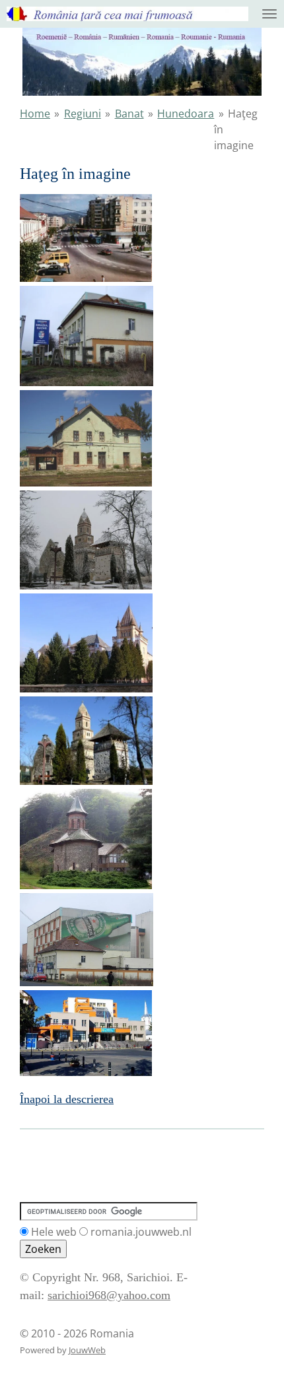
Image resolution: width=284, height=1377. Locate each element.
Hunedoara (185, 113)
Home (35, 113)
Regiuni (82, 113)
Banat (129, 113)
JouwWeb (87, 1350)
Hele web (54, 1232)
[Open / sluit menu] (269, 14)
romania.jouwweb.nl (141, 1232)
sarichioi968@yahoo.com (109, 1295)
